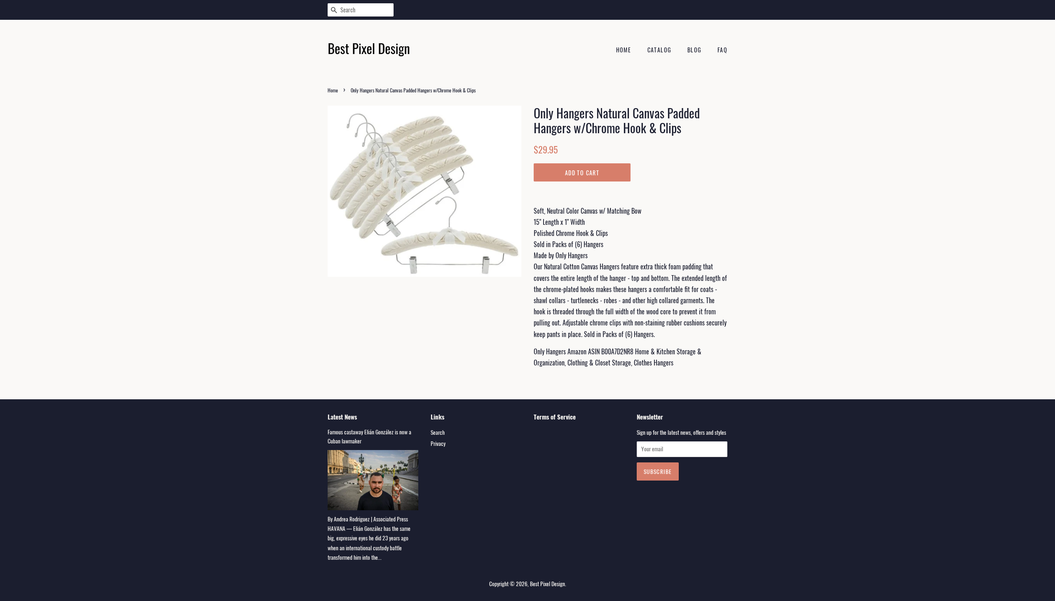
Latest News (342, 416)
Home (623, 49)
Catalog (659, 49)
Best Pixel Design (547, 584)
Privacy (438, 443)
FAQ (722, 49)
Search (438, 432)
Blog (694, 49)
